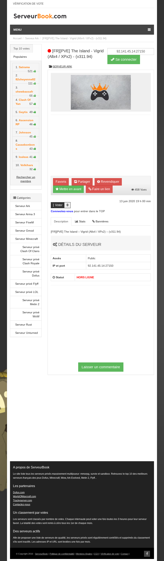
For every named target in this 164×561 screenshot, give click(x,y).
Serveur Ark (32, 38)
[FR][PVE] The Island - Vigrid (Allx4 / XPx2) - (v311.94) (74, 38)
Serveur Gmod (24, 230)
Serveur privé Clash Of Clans (29, 249)
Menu (17, 29)
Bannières (101, 221)
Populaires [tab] (20, 56)
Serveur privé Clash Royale (30, 261)
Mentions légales (84, 554)
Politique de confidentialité (62, 554)
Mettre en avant (70, 189)
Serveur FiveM (24, 222)
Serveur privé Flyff (26, 283)
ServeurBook (41, 554)
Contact (124, 554)
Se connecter (125, 60)
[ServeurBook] (40, 16)
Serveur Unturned (26, 332)
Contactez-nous (21, 504)
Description (61, 221)
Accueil (17, 38)
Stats (81, 221)
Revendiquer (109, 181)
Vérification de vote (110, 554)
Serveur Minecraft (26, 238)
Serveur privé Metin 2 (30, 302)
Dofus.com (19, 492)
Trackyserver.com (22, 500)
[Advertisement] (26, 401)
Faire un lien (100, 189)
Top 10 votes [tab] (21, 48)
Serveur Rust (23, 324)
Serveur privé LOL (26, 292)
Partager (83, 181)
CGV (96, 554)
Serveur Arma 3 (25, 214)
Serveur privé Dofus (30, 273)
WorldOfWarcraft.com (24, 496)
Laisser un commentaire (101, 367)
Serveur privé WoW (30, 314)
